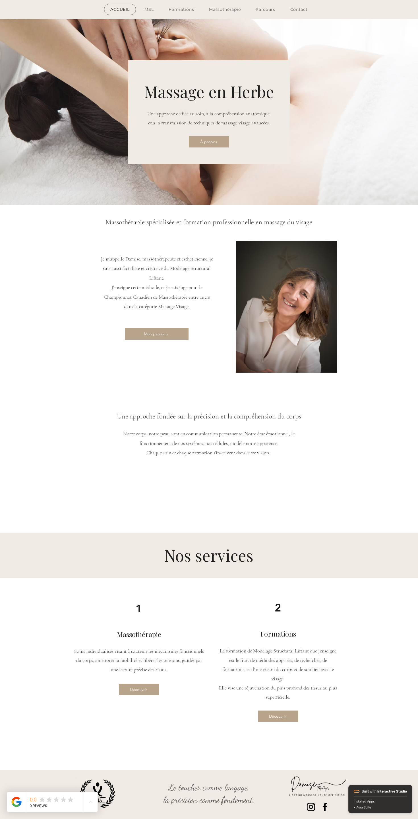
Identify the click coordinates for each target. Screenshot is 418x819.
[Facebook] (324, 806)
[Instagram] (310, 806)
